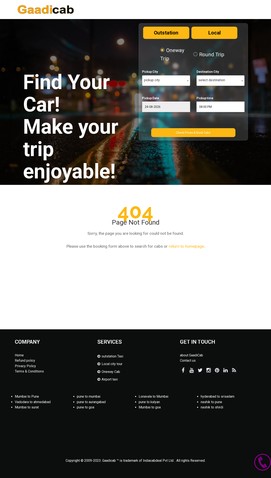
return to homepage (186, 246)
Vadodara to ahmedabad (33, 402)
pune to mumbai (88, 396)
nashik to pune (211, 402)
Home (19, 355)
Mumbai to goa (150, 407)
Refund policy (25, 360)
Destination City (207, 71)
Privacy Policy (25, 366)
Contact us (188, 360)
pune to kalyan (149, 402)
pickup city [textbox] (152, 80)
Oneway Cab (111, 372)
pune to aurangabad (91, 402)
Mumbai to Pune (27, 396)
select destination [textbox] (211, 80)
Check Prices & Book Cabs (193, 132)
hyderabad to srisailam (217, 396)
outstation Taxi (112, 356)
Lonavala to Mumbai (153, 396)
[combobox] (166, 80)
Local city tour (112, 364)
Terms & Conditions (29, 371)
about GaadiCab (191, 355)
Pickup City (150, 71)
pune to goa (85, 407)
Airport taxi (110, 379)
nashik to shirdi (212, 407)
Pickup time (204, 98)
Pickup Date (150, 98)
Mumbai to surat (27, 407)
